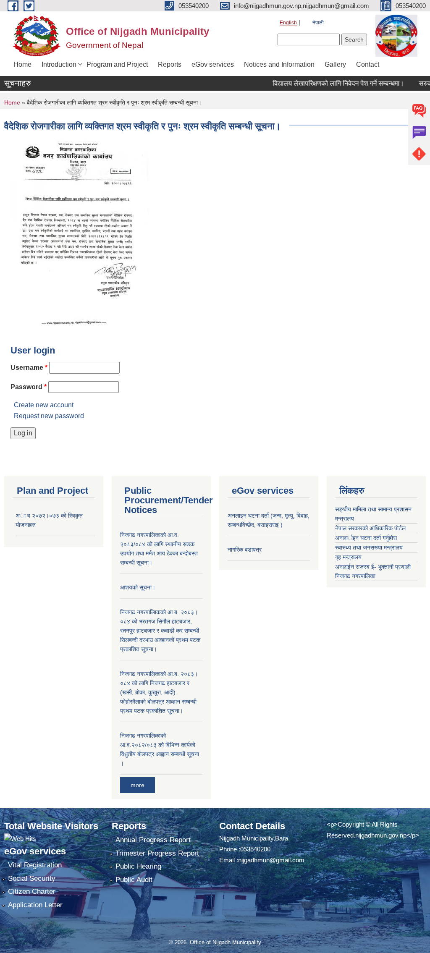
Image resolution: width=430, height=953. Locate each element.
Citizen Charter (31, 891)
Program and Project (117, 64)
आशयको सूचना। (137, 587)
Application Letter (35, 905)
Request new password (49, 415)
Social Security (31, 878)
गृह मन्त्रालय (348, 557)
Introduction (59, 64)
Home (22, 64)
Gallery (335, 64)
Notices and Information (279, 64)
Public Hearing (138, 866)
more (137, 785)
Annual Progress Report (153, 840)
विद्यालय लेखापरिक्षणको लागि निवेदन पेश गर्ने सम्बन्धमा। (328, 83)
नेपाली (318, 23)
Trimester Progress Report (157, 853)
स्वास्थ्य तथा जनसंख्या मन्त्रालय (369, 547)
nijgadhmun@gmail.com (271, 860)
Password (28, 386)
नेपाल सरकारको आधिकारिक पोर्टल (370, 528)
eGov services (212, 64)
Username (28, 367)
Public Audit (133, 880)
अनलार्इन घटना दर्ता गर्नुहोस (366, 537)
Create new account (43, 404)
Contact (367, 64)
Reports (169, 64)
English (288, 23)
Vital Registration (35, 865)
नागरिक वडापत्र (245, 549)
